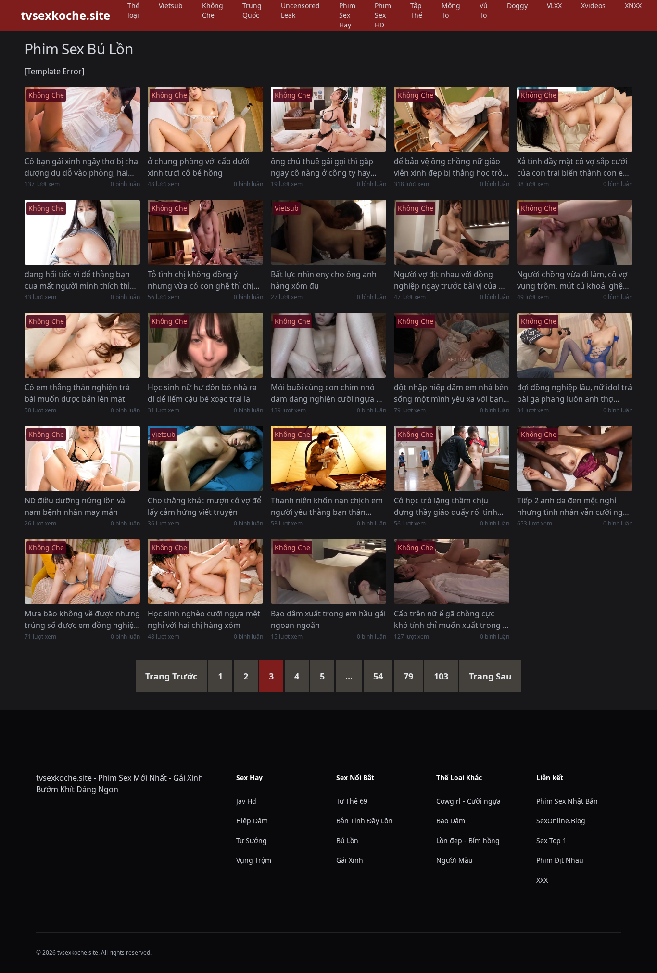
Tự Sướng (251, 840)
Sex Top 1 (551, 840)
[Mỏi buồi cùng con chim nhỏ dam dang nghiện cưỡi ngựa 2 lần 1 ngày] (328, 345)
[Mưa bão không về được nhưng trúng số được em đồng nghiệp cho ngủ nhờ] (82, 571)
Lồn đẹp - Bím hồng (468, 840)
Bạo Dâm (450, 820)
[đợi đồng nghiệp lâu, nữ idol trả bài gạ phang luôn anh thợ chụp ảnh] (574, 345)
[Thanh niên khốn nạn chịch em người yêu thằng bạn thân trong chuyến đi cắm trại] (328, 458)
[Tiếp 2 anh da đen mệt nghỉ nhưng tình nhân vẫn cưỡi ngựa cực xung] (574, 458)
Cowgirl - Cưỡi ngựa (468, 801)
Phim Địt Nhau (559, 860)
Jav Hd (246, 801)
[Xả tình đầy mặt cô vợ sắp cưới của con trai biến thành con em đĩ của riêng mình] (574, 119)
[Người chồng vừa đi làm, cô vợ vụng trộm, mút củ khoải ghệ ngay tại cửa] (574, 232)
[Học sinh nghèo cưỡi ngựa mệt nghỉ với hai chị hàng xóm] (205, 571)
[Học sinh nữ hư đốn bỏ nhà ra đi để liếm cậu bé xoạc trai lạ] (205, 345)
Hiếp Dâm (252, 820)
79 (408, 676)
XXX (542, 879)
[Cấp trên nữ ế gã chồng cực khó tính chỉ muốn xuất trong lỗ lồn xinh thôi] (451, 571)
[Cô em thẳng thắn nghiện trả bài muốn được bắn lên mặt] (82, 345)
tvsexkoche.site (65, 15)
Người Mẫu (454, 860)
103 (441, 676)
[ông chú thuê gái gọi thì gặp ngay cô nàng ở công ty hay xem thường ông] (328, 119)
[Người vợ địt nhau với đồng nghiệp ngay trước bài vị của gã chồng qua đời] (451, 232)
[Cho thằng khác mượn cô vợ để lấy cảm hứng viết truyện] (205, 458)
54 (378, 676)
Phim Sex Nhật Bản (567, 801)
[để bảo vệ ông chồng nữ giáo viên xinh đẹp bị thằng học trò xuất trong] (451, 119)
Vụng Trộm (253, 860)
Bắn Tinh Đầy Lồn (364, 820)
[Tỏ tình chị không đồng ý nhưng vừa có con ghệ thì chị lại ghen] (205, 232)
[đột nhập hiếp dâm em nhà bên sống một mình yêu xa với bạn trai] (451, 345)
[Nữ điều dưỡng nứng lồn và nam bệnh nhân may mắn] (82, 458)
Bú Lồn (347, 840)
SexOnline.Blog (560, 820)
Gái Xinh (349, 860)
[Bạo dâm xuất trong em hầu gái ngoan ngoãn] (328, 571)
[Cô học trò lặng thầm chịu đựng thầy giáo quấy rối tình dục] (451, 458)
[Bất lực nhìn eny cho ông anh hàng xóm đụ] (328, 232)
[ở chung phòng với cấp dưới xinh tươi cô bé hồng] (205, 119)
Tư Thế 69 (351, 801)
